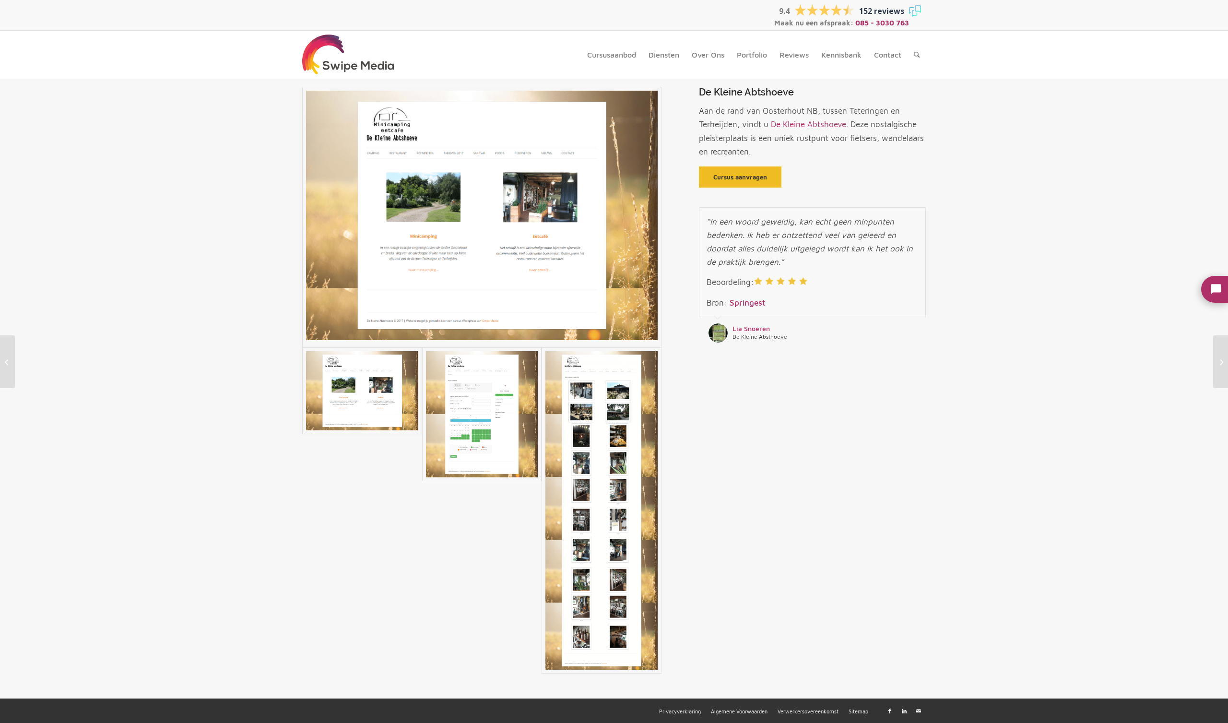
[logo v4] (348, 55)
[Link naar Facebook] (890, 711)
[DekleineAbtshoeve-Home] (481, 217)
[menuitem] (611, 55)
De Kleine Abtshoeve (808, 124)
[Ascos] (7, 361)
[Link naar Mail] (918, 711)
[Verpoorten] (1220, 361)
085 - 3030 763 (882, 23)
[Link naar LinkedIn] (904, 711)
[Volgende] (916, 217)
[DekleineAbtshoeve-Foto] (601, 510)
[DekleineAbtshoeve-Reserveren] (482, 510)
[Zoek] (917, 55)
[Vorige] (894, 217)
